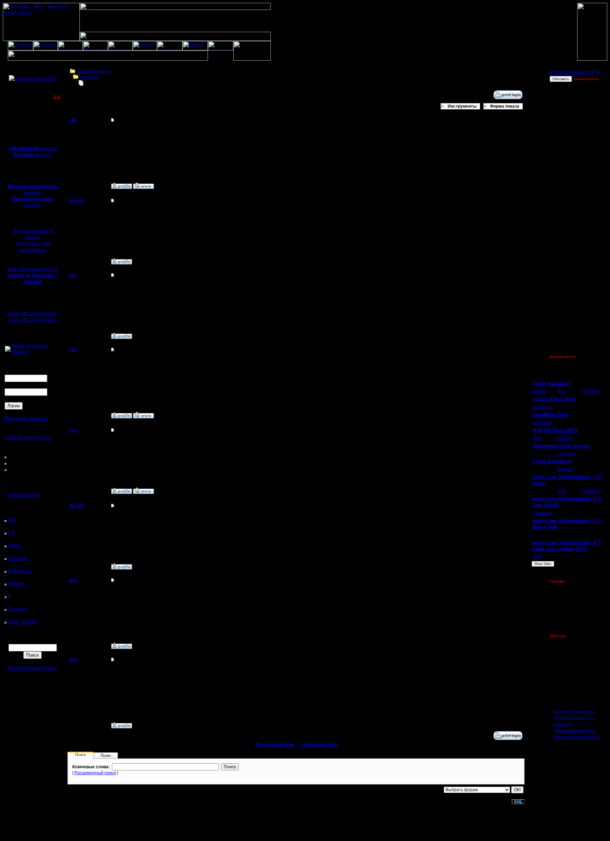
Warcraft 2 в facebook (32, 320)
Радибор (18, 609)
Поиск (80, 754)
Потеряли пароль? (26, 418)
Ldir (73, 120)
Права (106, 755)
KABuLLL (21, 571)
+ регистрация (22, 494)
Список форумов (94, 71)
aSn (73, 430)
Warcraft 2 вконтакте (32, 313)
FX (11, 533)
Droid (539, 391)
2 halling (562, 724)
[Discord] (8, 350)
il (9, 596)
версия (32, 148)
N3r (73, 275)
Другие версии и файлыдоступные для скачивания (32, 240)
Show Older (542, 564)
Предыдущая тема (275, 744)
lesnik (14, 545)
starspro (16, 583)
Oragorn (17, 558)
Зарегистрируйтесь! (28, 437)
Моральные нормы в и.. (577, 736)
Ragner (565, 469)
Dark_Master (22, 622)
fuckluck (542, 407)
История (89, 77)
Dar (12, 520)
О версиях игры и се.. (575, 717)
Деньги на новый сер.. (575, 730)
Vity (562, 391)
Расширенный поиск (32, 667)
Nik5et (564, 438)
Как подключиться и (32, 275)
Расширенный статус (575, 72)
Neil (73, 580)
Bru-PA (76, 200)
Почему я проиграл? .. (575, 711)
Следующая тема (318, 744)
